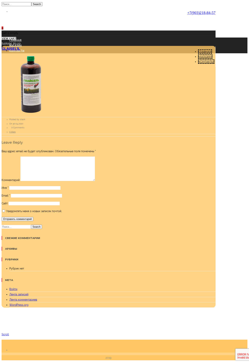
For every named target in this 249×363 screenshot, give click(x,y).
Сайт (5, 203)
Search (37, 4)
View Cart (9, 38)
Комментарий (11, 180)
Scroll (5, 334)
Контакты (206, 61)
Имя (5, 187)
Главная (205, 51)
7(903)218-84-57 (201, 13)
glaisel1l (11, 49)
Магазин (205, 56)
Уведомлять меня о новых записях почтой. (34, 211)
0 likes (12, 132)
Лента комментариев (23, 299)
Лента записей (18, 294)
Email (6, 195)
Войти (13, 289)
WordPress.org (18, 304)
